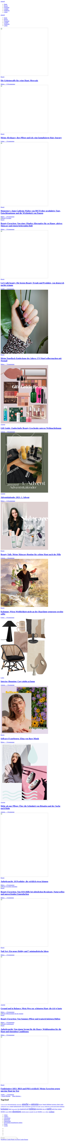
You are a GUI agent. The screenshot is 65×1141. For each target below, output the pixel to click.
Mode (5, 4)
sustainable (31, 1111)
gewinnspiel (33, 1106)
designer (8, 1106)
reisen (60, 1109)
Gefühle (6, 9)
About (5, 1115)
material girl (24, 1109)
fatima (23, 1106)
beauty (40, 1104)
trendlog (40, 1111)
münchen (39, 1109)
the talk (35, 1111)
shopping (16, 1111)
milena (32, 1108)
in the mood (53, 1106)
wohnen (51, 1112)
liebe (18, 1109)
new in (44, 1109)
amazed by (19, 1104)
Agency (6, 1116)
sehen (10, 1112)
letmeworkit (14, 1109)
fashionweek (17, 1106)
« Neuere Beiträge (5, 1096)
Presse (5, 1124)
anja (30, 1104)
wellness (47, 1111)
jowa (57, 1106)
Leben (5, 12)
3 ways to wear (4, 1104)
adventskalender (12, 1104)
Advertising (7, 1118)
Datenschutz (7, 1121)
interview (47, 1106)
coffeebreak (3, 1106)
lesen (10, 1109)
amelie (25, 1104)
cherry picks (60, 1104)
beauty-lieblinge (47, 1104)
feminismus (27, 1106)
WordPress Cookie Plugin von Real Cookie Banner (14, 1139)
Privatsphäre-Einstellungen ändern (13, 1122)
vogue (43, 1111)
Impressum (7, 1119)
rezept (6, 1111)
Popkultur (6, 7)
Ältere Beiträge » (16, 1096)
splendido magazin (25, 1111)
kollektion (61, 1106)
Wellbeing (6, 10)
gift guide (38, 1106)
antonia (35, 1104)
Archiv (6, 1125)
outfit (49, 1108)
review (3, 1112)
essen (11, 1106)
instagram (43, 1106)
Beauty (6, 6)
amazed (3, 1)
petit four (55, 1109)
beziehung (54, 1104)
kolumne (4, 1109)
